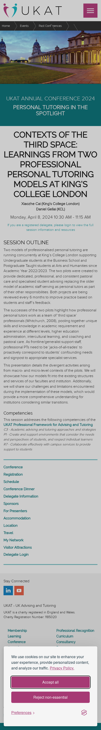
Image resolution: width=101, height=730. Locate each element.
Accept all (50, 682)
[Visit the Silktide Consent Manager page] (84, 712)
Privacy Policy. (62, 668)
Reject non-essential (50, 697)
